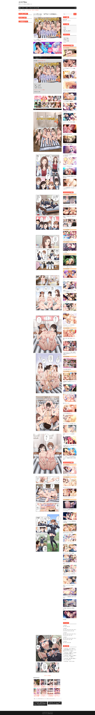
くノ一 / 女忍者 (66, 40)
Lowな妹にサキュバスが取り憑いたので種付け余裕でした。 (69, 446)
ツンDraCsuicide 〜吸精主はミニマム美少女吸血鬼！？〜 (69, 155)
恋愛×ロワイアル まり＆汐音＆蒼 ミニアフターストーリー (69, 574)
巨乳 (54, 698)
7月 (74, 629)
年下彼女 (64, 619)
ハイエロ (36, 698)
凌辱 (66, 19)
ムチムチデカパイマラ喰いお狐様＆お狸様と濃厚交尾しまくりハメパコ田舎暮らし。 (69, 353)
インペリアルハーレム (67, 227)
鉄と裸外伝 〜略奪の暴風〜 (68, 144)
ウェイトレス (66, 37)
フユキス (64, 312)
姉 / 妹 (65, 29)
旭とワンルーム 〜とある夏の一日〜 (69, 423)
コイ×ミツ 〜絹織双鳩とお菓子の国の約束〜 (69, 597)
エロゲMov (23, 2)
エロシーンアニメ (67, 31)
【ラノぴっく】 (44, 58)
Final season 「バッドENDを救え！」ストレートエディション (69, 325)
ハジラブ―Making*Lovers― (68, 166)
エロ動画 (40, 15)
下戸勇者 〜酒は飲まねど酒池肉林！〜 (68, 609)
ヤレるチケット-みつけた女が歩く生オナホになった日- (69, 205)
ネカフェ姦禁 (65, 301)
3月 (67, 626)
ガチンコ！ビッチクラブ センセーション (69, 280)
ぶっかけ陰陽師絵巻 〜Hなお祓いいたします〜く (69, 188)
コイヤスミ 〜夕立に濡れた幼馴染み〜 (69, 122)
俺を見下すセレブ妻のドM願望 (68, 553)
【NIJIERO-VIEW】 (47, 57)
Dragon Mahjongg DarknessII (68, 239)
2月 (65, 626)
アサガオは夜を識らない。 (68, 413)
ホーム (23, 7)
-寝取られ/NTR (49, 698)
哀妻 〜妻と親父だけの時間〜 (68, 532)
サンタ (65, 42)
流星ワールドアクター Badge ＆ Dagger (68, 586)
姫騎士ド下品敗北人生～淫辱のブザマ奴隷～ (69, 217)
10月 (69, 630)
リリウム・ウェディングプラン (68, 542)
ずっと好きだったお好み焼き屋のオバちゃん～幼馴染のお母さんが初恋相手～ (69, 458)
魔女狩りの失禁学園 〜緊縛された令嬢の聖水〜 (69, 177)
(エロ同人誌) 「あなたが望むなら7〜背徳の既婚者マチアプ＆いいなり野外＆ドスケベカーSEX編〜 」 (69, 650)
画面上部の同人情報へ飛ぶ (42, 109)
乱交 (52, 698)
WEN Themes (50, 713)
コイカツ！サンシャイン (67, 58)
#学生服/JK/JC (41, 698)
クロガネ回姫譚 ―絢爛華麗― (68, 101)
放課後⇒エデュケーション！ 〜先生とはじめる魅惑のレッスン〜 (69, 291)
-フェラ (45, 698)
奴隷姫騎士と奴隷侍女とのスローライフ (69, 382)
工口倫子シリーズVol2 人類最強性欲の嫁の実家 (69, 522)
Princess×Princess (66, 79)
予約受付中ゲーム (23, 21)
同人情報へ (42, 39)
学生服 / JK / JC (66, 39)
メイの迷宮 (65, 252)
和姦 (64, 19)
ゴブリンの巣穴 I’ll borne (67, 266)
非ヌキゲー (65, 20)
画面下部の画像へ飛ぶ (42, 60)
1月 (63, 626)
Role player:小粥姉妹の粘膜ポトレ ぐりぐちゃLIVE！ (69, 510)
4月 (69, 626)
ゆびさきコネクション (67, 487)
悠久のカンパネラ (66, 403)
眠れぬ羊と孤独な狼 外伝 (67, 134)
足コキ (65, 27)
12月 (73, 630)
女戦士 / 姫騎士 (66, 38)
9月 (65, 630)
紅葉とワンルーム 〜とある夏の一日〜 (69, 434)
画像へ (45, 39)
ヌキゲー (69, 20)
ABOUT (27, 7)
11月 (71, 630)
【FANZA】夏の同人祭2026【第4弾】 (47, 55)
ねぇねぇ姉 (65, 111)
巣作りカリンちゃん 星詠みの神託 (69, 392)
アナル (65, 28)
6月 (72, 629)
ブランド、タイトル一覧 (34, 7)
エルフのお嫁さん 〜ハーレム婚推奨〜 (69, 69)
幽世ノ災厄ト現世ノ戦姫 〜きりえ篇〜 (69, 339)
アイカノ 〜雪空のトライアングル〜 (69, 475)
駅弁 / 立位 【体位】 (67, 30)
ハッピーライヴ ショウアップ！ (68, 497)
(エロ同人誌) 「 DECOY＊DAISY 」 (69, 661)
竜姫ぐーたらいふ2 (66, 563)
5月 (70, 629)
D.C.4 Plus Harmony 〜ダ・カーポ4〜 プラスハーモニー (69, 91)
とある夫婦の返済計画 (67, 369)
